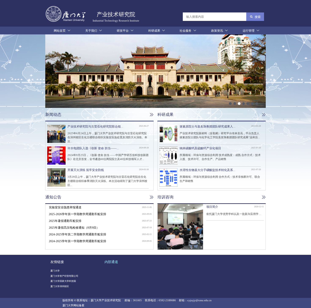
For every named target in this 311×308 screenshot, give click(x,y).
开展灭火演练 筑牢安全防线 (85, 170)
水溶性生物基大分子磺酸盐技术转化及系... (207, 170)
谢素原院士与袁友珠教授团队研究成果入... (207, 126)
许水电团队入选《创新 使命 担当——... (93, 148)
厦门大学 (55, 270)
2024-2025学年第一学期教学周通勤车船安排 (77, 241)
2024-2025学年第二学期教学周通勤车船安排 (77, 234)
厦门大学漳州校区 (59, 286)
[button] (230, 103)
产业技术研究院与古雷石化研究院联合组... (95, 126)
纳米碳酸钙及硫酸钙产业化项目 (200, 148)
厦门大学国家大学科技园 (63, 281)
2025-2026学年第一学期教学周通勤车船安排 (77, 214)
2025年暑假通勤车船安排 (65, 221)
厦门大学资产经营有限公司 (64, 276)
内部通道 (111, 262)
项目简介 (212, 206)
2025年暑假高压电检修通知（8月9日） (74, 227)
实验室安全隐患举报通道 (65, 207)
